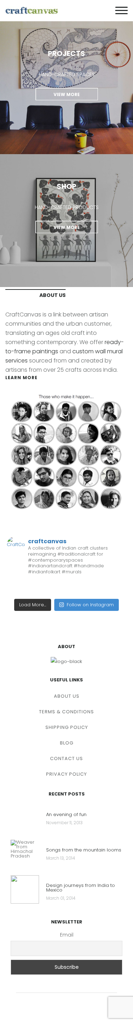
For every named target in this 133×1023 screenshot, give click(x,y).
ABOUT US (66, 696)
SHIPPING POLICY (66, 727)
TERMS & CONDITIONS (66, 711)
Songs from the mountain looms (83, 850)
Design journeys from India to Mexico (80, 888)
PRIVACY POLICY (66, 774)
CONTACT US (66, 758)
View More (67, 94)
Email (66, 934)
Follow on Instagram (90, 604)
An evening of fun (66, 815)
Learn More (21, 378)
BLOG (66, 743)
